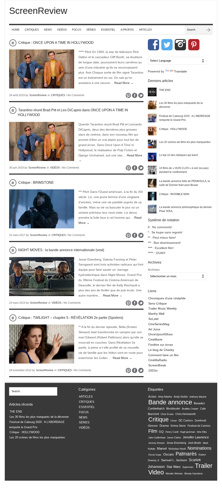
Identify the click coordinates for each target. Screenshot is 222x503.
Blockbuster (173, 408)
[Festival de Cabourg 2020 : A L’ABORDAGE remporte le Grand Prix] (152, 118)
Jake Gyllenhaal (156, 437)
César (173, 420)
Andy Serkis (181, 396)
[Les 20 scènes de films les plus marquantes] (152, 144)
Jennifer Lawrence (196, 437)
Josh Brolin (194, 442)
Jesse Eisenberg (176, 442)
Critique (158, 419)
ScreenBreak (157, 365)
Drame (164, 425)
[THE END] (152, 92)
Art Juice (154, 329)
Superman (187, 467)
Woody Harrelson (193, 473)
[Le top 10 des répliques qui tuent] (152, 157)
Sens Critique (157, 303)
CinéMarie (155, 339)
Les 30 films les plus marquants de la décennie (181, 105)
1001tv (153, 370)
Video (156, 472)
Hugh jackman (187, 432)
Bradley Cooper (190, 408)
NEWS (48, 29)
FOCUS (76, 29)
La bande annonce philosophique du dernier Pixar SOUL (185, 209)
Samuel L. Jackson (174, 460)
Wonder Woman (174, 473)
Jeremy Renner (156, 443)
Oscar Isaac (155, 454)
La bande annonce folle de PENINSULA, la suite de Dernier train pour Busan (184, 183)
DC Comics (186, 420)
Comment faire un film (163, 355)
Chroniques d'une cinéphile (167, 298)
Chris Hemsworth (185, 414)
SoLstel (153, 319)
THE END (165, 90)
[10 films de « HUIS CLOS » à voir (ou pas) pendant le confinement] (152, 170)
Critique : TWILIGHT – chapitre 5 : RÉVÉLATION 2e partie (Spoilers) (70, 317)
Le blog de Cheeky (161, 350)
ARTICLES (145, 29)
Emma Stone (178, 425)
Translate (180, 71)
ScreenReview (38, 95)
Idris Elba (202, 432)
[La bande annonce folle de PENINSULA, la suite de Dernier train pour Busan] (152, 183)
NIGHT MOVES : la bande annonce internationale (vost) (61, 250)
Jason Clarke (174, 437)
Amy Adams (165, 396)
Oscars (168, 454)
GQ (161, 431)
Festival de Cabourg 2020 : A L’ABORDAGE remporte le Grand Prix (184, 118)
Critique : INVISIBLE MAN (174, 194)
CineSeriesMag (158, 324)
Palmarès (186, 454)
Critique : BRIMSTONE (36, 182)
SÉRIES (91, 29)
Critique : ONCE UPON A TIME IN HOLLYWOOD (56, 42)
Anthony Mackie (197, 396)
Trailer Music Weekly (162, 308)
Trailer (203, 465)
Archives (154, 269)
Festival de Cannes (199, 425)
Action (152, 396)
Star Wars (173, 467)
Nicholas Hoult (177, 448)
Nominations (199, 448)
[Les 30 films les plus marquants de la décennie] (152, 105)
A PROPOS (127, 29)
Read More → (124, 83)
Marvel (162, 448)
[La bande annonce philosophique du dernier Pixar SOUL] (152, 209)
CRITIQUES (32, 29)
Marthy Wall (156, 313)
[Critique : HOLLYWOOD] (152, 131)
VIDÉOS (62, 29)
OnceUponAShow (160, 334)
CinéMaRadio (157, 360)
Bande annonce (170, 402)
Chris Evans (167, 414)
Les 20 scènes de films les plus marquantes (185, 142)
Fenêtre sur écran (160, 344)
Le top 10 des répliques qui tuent (178, 155)
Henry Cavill (171, 432)
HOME (16, 29)
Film (152, 431)
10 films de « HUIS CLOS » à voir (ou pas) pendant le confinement (184, 170)
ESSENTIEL (108, 29)
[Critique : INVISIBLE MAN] (152, 196)
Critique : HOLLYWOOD (173, 129)
